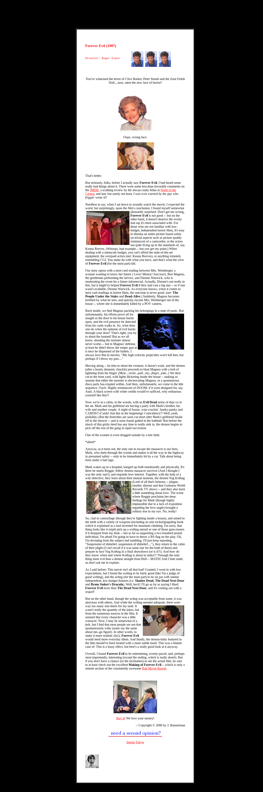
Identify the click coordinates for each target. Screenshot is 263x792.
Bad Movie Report (154, 668)
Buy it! (120, 718)
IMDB (94, 190)
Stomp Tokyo (135, 742)
